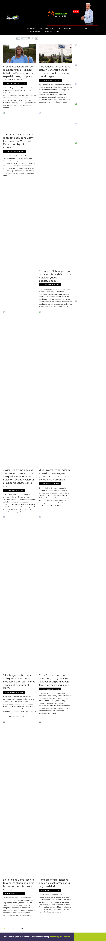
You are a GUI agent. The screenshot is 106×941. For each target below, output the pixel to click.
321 (22, 929)
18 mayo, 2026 (9, 893)
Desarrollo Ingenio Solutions (59, 937)
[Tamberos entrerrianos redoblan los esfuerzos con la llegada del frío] (55, 798)
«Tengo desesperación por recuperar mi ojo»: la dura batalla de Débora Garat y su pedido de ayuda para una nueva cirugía (18, 73)
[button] (18, 38)
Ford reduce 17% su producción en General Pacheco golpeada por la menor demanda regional (55, 71)
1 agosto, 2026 (46, 80)
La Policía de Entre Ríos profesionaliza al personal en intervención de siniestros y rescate (19, 884)
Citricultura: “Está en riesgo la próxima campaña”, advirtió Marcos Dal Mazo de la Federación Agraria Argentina (19, 141)
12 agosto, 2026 (10, 83)
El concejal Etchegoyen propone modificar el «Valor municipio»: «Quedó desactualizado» (55, 276)
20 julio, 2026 (46, 285)
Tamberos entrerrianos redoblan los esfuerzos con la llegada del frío (54, 882)
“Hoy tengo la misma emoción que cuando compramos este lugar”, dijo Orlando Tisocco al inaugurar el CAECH (19, 682)
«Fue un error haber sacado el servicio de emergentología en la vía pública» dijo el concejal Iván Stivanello (55, 475)
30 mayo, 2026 (46, 484)
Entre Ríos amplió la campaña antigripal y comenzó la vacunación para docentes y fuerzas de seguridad (54, 680)
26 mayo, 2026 (46, 689)
